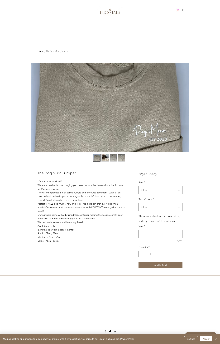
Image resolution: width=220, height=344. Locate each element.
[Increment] (150, 254)
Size (142, 182)
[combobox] (160, 190)
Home (41, 51)
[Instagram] (178, 10)
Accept (206, 338)
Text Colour (146, 199)
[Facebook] (182, 10)
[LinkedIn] (114, 331)
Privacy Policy (127, 338)
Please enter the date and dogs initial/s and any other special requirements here (160, 221)
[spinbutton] (145, 254)
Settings (191, 338)
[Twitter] (110, 331)
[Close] (216, 338)
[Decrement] (141, 254)
